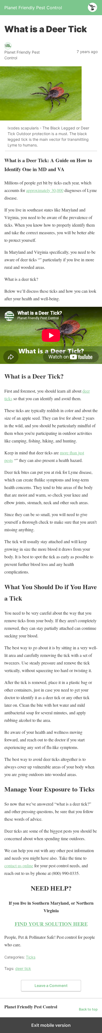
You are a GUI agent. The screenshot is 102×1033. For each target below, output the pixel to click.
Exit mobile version (51, 1025)
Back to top (88, 1009)
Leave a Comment (51, 985)
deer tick (23, 968)
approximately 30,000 (44, 190)
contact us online (18, 865)
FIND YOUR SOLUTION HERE (51, 923)
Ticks (30, 957)
